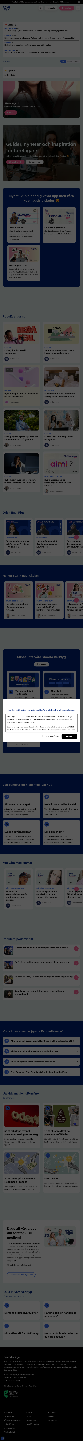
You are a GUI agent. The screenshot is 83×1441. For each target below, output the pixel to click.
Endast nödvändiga (52, 736)
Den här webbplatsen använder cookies (25, 710)
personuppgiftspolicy (26, 727)
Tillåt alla (69, 736)
